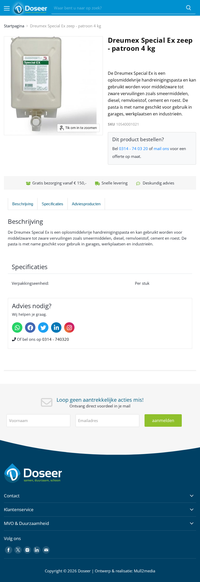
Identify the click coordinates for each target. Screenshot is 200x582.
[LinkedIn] (56, 327)
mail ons (161, 148)
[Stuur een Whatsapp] (17, 327)
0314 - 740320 (55, 339)
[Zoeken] (189, 8)
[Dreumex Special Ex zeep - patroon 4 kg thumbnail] (10, 148)
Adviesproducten (86, 204)
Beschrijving (22, 204)
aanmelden (163, 420)
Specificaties (52, 204)
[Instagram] (69, 327)
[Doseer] (43, 473)
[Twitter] (43, 327)
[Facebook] (30, 327)
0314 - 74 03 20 (133, 148)
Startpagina (14, 25)
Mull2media (144, 570)
